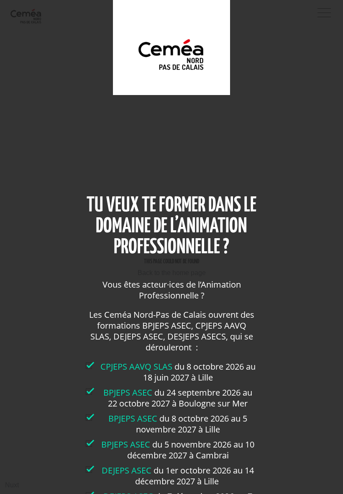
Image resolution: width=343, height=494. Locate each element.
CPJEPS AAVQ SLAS (137, 366)
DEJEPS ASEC (126, 470)
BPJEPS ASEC (127, 392)
